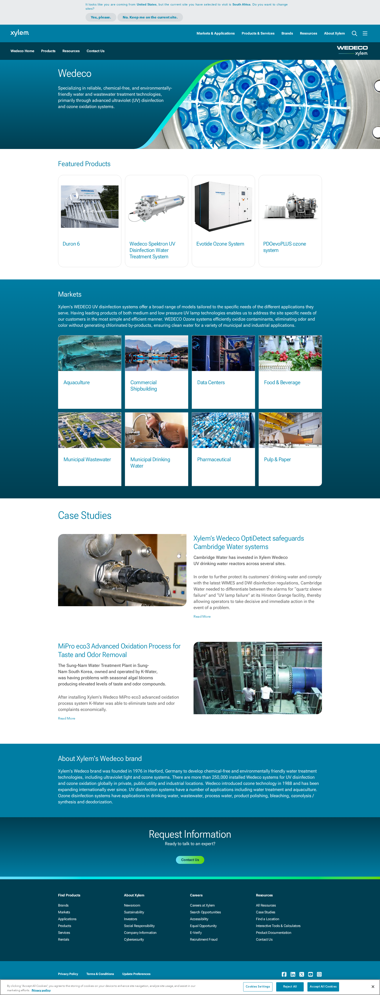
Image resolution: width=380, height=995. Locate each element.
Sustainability (134, 912)
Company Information (140, 933)
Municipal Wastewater (87, 459)
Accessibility (199, 919)
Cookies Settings (258, 986)
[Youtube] (310, 974)
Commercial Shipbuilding (143, 385)
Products (48, 51)
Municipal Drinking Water (150, 462)
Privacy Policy (68, 974)
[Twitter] (301, 974)
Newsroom (132, 905)
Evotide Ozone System (220, 244)
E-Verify (195, 933)
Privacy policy (41, 990)
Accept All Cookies (323, 986)
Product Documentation (273, 933)
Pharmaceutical (214, 459)
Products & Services (258, 33)
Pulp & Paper (277, 459)
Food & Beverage (282, 382)
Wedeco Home (22, 51)
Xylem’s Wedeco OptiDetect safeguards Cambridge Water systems (249, 542)
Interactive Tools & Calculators (278, 926)
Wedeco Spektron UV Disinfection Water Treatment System (152, 250)
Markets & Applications (216, 33)
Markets (64, 912)
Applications (67, 919)
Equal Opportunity (203, 926)
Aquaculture (77, 382)
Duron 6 (71, 244)
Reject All (290, 986)
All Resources (266, 905)
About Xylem (334, 33)
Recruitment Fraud (203, 939)
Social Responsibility (139, 926)
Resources (308, 33)
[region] (190, 987)
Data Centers (211, 382)
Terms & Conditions (100, 974)
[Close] (373, 986)
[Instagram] (319, 974)
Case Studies (265, 912)
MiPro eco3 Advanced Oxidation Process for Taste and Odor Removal (119, 650)
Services (64, 933)
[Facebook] (284, 974)
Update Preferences (136, 974)
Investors (130, 919)
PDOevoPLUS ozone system (284, 247)
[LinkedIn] (293, 974)
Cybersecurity (134, 939)
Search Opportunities (205, 912)
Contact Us (264, 939)
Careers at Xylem (202, 905)
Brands (287, 33)
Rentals (63, 939)
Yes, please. (101, 17)
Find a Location (267, 919)
